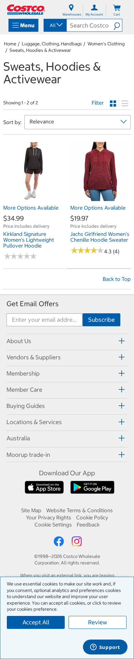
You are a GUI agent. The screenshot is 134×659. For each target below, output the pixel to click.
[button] (118, 25)
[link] (33, 198)
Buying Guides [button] (26, 406)
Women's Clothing (106, 44)
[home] (26, 9)
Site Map (31, 510)
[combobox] (54, 25)
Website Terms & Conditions (79, 510)
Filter (98, 102)
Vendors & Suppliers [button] (34, 357)
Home (10, 44)
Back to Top (117, 279)
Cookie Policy (92, 517)
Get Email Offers (33, 303)
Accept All (35, 622)
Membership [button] (23, 373)
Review (97, 622)
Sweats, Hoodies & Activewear (40, 50)
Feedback (88, 524)
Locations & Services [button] (34, 422)
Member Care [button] (24, 389)
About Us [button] (19, 341)
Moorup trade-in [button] (28, 454)
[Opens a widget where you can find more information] (105, 648)
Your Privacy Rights (48, 517)
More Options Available (31, 207)
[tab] (67, 341)
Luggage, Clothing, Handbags (52, 44)
